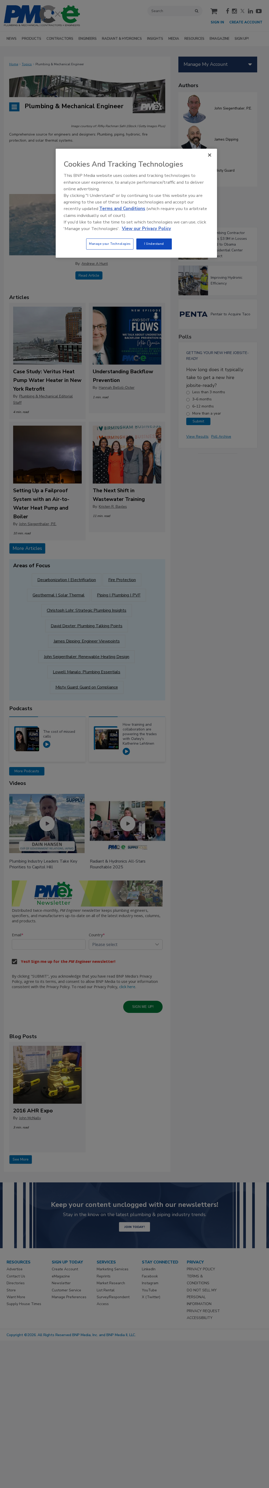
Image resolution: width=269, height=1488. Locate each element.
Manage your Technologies (110, 244)
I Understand (154, 244)
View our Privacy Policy (146, 229)
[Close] (209, 155)
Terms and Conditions (122, 209)
